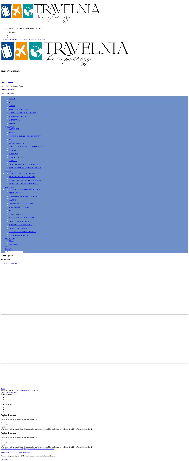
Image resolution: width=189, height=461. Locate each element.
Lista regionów (12, 263)
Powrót (3, 389)
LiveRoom (4, 459)
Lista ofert (4, 263)
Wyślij (3, 427)
